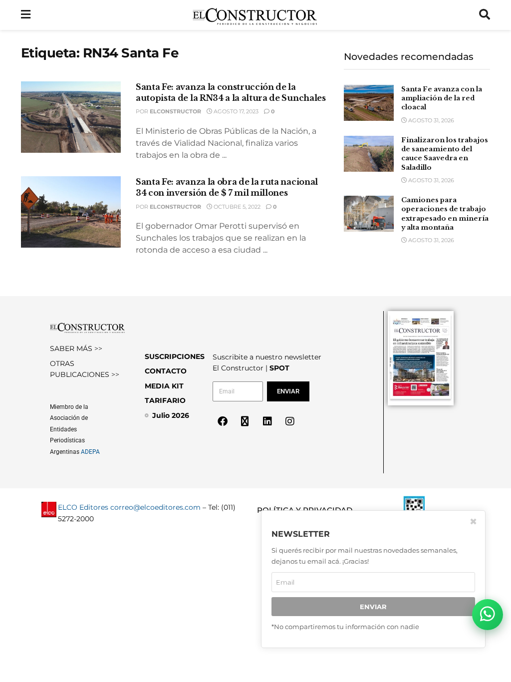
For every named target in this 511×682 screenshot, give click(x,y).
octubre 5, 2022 (236, 206)
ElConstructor (175, 111)
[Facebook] (223, 421)
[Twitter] (245, 421)
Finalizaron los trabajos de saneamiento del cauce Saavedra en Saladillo (444, 154)
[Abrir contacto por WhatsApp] (487, 614)
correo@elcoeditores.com (155, 507)
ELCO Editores (83, 507)
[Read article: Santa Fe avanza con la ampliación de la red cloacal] (369, 103)
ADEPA (90, 451)
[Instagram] (290, 421)
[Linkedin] (267, 421)
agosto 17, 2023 (235, 111)
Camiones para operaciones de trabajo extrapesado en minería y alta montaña (445, 214)
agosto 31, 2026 (430, 120)
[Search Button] (484, 15)
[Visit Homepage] (255, 15)
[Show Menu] (25, 15)
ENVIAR (373, 607)
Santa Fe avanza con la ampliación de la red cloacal (441, 98)
